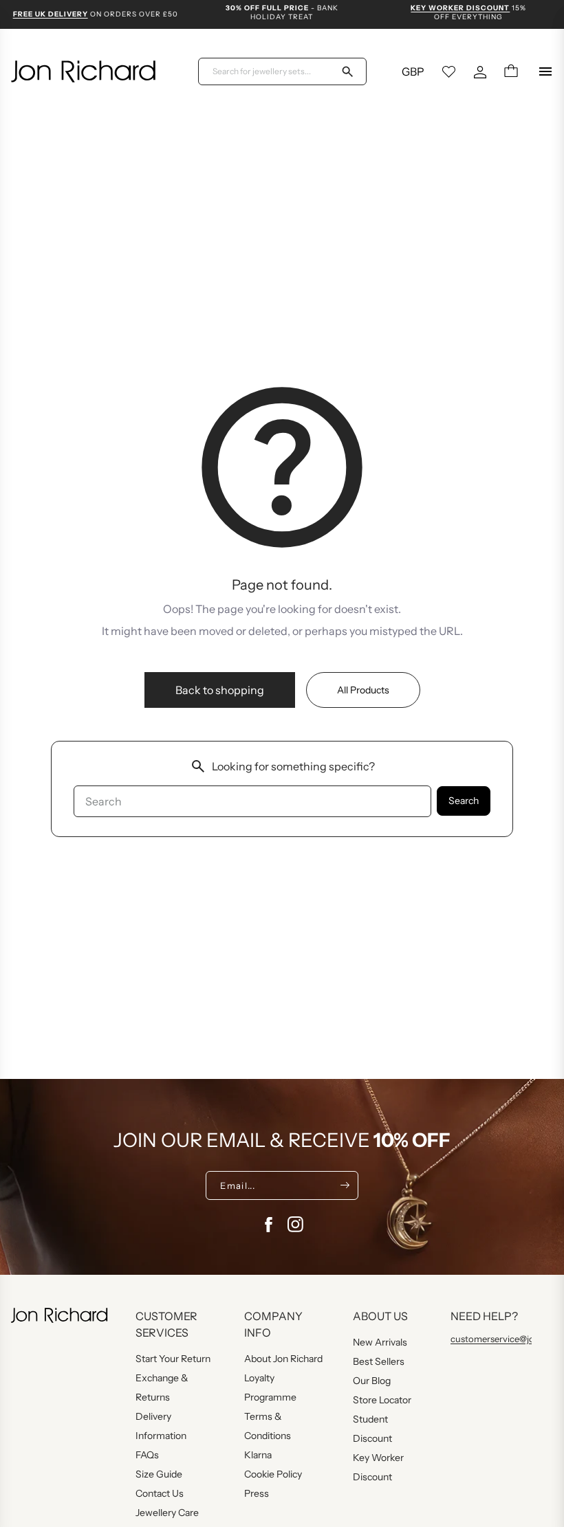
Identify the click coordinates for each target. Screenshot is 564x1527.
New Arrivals (380, 1342)
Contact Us (159, 1493)
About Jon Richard (283, 1358)
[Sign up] (345, 1185)
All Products (363, 690)
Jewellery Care (167, 1512)
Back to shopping (219, 690)
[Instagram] (296, 1224)
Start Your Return (172, 1358)
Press (256, 1493)
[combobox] (273, 71)
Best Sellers (378, 1361)
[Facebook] (268, 1224)
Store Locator (382, 1400)
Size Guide (158, 1474)
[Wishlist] (449, 71)
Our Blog (372, 1380)
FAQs (147, 1455)
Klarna (258, 1455)
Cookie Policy (273, 1474)
